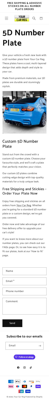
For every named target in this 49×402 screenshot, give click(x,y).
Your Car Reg (19, 396)
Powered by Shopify (33, 396)
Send (12, 323)
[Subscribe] (39, 346)
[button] (6, 18)
